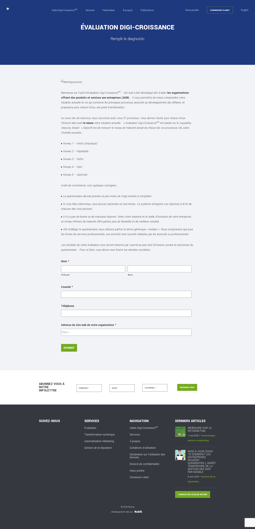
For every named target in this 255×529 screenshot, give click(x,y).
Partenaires (109, 10)
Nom (65, 261)
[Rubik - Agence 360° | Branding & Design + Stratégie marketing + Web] (138, 511)
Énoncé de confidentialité (144, 464)
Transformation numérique (99, 434)
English (244, 10)
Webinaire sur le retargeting (200, 429)
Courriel (67, 287)
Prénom (65, 275)
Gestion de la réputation (98, 448)
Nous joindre (192, 10)
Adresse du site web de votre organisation (88, 325)
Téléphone (67, 306)
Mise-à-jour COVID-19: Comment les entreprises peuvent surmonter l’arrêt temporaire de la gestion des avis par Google (202, 461)
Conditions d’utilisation (143, 448)
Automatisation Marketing (99, 441)
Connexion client (220, 10)
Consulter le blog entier (192, 494)
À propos (128, 10)
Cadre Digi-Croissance (64, 10)
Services (90, 10)
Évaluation (90, 428)
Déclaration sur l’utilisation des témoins (147, 456)
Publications (147, 10)
